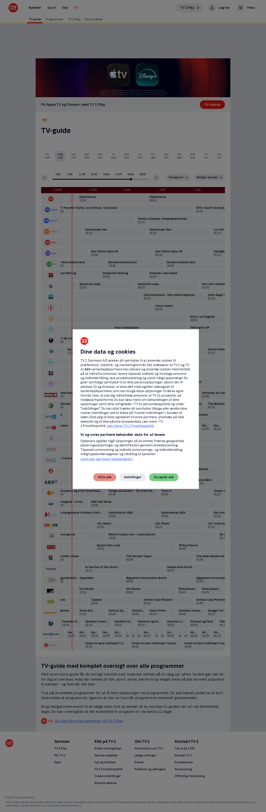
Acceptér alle (164, 477)
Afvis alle (105, 477)
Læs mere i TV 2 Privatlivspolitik (130, 426)
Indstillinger (132, 477)
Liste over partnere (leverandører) (106, 459)
